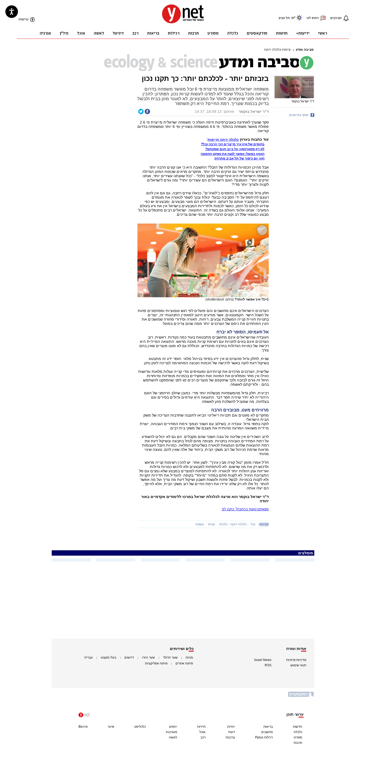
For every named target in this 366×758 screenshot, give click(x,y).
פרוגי (111, 727)
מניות (189, 657)
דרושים (129, 657)
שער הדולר (170, 657)
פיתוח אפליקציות (156, 663)
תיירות (201, 727)
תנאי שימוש (298, 665)
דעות (231, 732)
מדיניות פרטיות (296, 660)
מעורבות (171, 732)
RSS (268, 665)
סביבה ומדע (304, 49)
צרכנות (230, 737)
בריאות (268, 727)
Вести (83, 727)
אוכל (202, 732)
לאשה (173, 737)
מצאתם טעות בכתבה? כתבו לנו (245, 509)
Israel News (262, 660)
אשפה (199, 524)
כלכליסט (140, 727)
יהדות (231, 727)
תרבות (298, 743)
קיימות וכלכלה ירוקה (277, 49)
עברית (88, 657)
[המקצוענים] (301, 696)
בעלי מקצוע (108, 657)
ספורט (298, 737)
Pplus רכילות (264, 737)
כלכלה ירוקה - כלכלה (233, 524)
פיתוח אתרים (184, 663)
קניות (211, 524)
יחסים (173, 727)
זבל (253, 524)
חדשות (297, 727)
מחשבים (267, 732)
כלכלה (298, 732)
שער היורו (148, 657)
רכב (203, 737)
